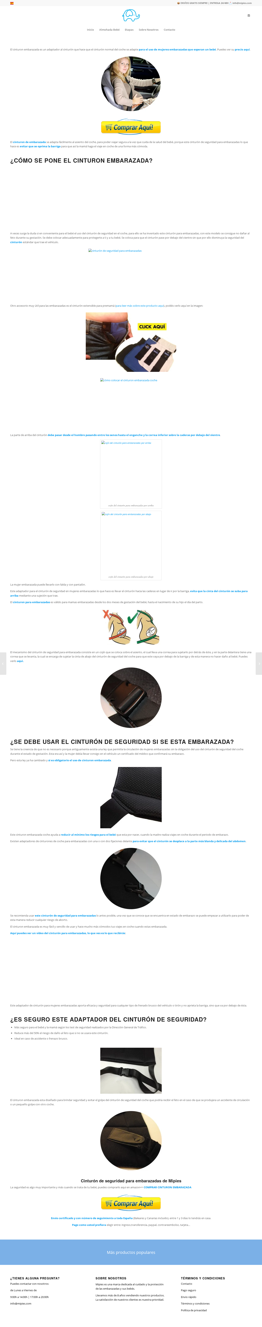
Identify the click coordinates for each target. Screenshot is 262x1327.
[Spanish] (12, 4)
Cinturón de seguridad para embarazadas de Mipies (131, 1181)
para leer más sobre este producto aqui (140, 305)
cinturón (16, 242)
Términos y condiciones (195, 1303)
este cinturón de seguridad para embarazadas (65, 915)
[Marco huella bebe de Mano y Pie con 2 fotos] (259, 663)
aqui (20, 661)
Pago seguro (188, 1290)
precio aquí (242, 49)
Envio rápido (188, 1297)
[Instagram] (249, 15)
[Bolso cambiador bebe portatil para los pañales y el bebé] (3, 663)
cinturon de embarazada (29, 142)
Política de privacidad (194, 1310)
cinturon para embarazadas (31, 602)
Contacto (186, 1284)
